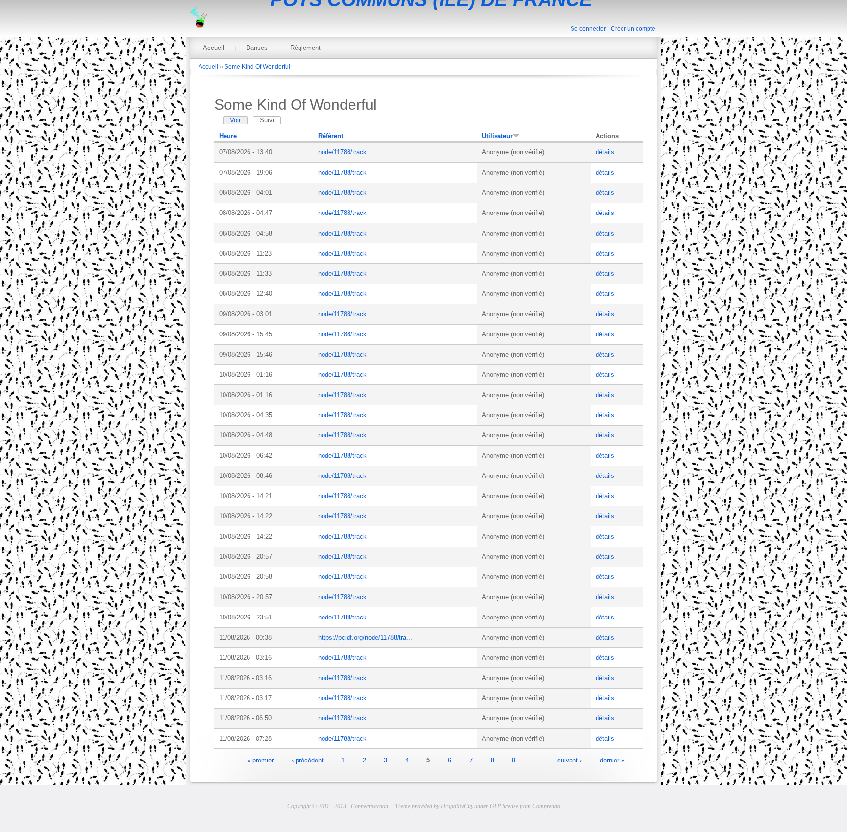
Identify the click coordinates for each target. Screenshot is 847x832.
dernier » (612, 759)
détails (605, 152)
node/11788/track (342, 152)
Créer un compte (633, 28)
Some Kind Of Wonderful (257, 66)
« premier (260, 759)
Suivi (270, 120)
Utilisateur (497, 136)
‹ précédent (308, 759)
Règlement (305, 47)
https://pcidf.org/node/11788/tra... (365, 637)
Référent (330, 136)
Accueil (213, 47)
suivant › (569, 759)
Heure (228, 136)
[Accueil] (198, 25)
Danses (257, 47)
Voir (235, 120)
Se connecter (588, 28)
